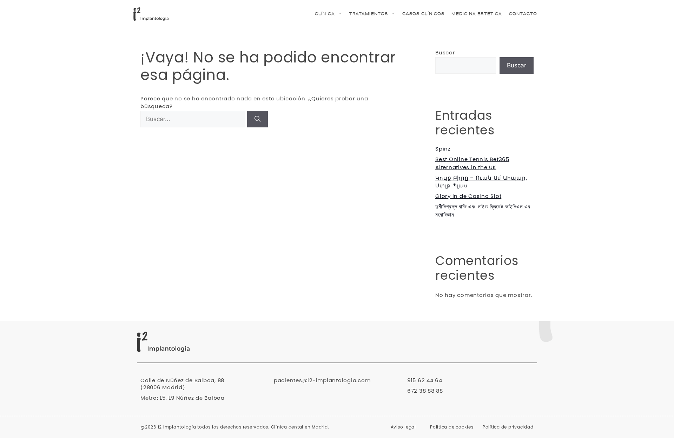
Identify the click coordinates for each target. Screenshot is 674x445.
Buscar (445, 52)
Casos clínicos (423, 14)
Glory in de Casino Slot (468, 196)
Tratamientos (368, 14)
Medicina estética (476, 14)
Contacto (523, 14)
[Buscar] (257, 119)
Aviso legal (403, 427)
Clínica (325, 14)
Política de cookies (451, 427)
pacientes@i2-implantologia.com (322, 380)
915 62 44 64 (424, 380)
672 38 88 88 (425, 391)
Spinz (443, 149)
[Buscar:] (193, 119)
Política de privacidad (508, 427)
